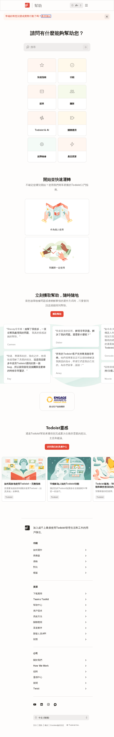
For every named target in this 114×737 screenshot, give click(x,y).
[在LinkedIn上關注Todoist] (41, 705)
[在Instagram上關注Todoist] (48, 705)
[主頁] (27, 5)
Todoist (8, 497)
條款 (46, 725)
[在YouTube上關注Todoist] (34, 705)
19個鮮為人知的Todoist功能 (62, 458)
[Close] (106, 16)
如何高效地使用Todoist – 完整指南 (20, 458)
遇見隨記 (46, 16)
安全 (35, 725)
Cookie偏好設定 (57, 725)
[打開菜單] (86, 5)
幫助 (38, 5)
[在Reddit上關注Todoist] (55, 705)
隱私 (41, 725)
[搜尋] (85, 47)
